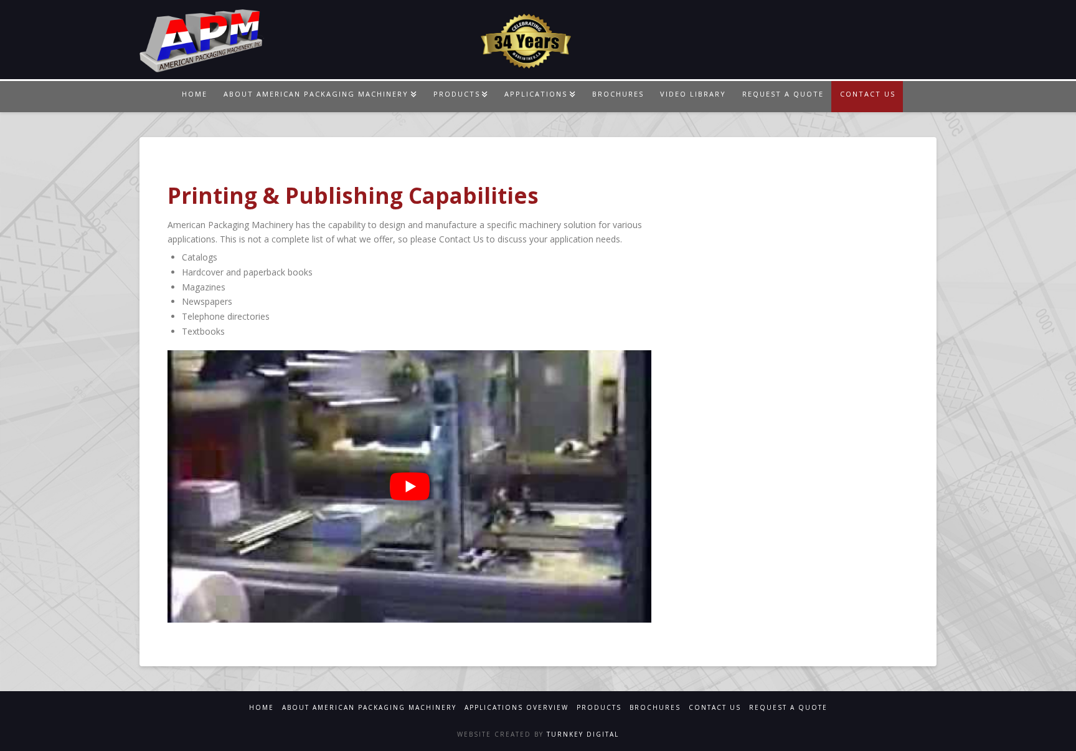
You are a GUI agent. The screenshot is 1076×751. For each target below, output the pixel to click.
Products (599, 708)
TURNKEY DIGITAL (581, 734)
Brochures (655, 708)
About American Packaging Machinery (369, 708)
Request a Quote (788, 708)
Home (261, 708)
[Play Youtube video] (409, 486)
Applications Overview (517, 708)
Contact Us (715, 708)
